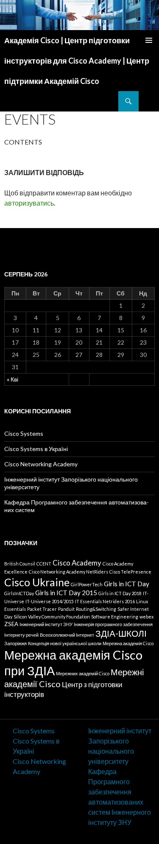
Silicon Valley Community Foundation (52, 616)
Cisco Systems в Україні (36, 448)
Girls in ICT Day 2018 (120, 593)
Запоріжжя (15, 643)
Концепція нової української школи (64, 643)
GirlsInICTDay (19, 593)
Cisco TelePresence (130, 571)
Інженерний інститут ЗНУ (46, 624)
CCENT (43, 563)
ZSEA (11, 624)
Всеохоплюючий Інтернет (67, 635)
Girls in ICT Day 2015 (66, 592)
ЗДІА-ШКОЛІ (121, 633)
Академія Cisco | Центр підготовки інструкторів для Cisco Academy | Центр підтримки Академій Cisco (76, 61)
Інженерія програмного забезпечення (113, 624)
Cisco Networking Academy (41, 464)
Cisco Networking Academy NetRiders (68, 571)
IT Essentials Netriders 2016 (105, 601)
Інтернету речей (21, 635)
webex (146, 616)
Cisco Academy (77, 562)
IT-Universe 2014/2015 (49, 601)
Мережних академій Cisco (82, 673)
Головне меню (149, 40)
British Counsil (19, 563)
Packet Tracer (42, 609)
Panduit (66, 609)
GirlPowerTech (87, 584)
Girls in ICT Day (126, 584)
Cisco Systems (23, 433)
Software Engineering (114, 616)
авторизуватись (29, 203)
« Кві (12, 379)
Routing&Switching (96, 609)
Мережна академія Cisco (128, 643)
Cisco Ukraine (37, 582)
